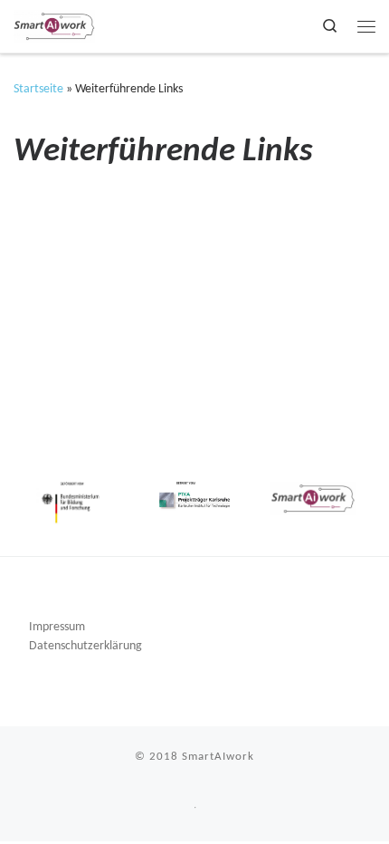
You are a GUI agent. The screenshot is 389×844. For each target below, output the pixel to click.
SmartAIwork (218, 756)
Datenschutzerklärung (85, 646)
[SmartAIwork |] (54, 25)
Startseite (38, 89)
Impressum (57, 627)
